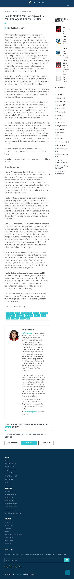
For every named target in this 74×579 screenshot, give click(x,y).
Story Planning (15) (62, 126)
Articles (15, 11)
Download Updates (10, 463)
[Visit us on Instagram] (15, 566)
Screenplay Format (10, 494)
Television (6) (61, 122)
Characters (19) (61, 98)
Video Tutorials (9, 479)
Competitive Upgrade (11, 470)
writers (36, 313)
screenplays (28, 315)
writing (23, 313)
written (37, 315)
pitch (27, 318)
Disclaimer (8, 544)
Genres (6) (60, 95)
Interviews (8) (61, 101)
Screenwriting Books (11, 504)
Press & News (9, 525)
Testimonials (8, 528)
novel (22, 318)
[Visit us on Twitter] (10, 566)
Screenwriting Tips (25, 11)
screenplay (10, 313)
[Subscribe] (66, 560)
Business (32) (61, 108)
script (17, 313)
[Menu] (68, 6)
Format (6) (60, 138)
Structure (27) (61, 105)
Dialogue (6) (60, 129)
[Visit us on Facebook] (6, 566)
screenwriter (10, 315)
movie (29, 313)
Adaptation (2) (61, 145)
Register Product (9, 460)
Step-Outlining (9, 497)
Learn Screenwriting (10, 510)
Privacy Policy (9, 541)
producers (15, 318)
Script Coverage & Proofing (13, 513)
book (8, 318)
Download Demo (12, 443)
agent (43, 315)
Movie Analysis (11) (63, 142)
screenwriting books (30, 412)
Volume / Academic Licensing (13, 534)
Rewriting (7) (61, 115)
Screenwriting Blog (10, 491)
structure (44, 313)
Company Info (9, 522)
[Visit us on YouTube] (19, 566)
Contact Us (8, 482)
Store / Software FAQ (11, 476)
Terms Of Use (9, 537)
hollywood (20, 315)
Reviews (7, 531)
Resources (8, 11)
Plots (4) (59, 119)
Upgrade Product (9, 467)
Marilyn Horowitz (29, 330)
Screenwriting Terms (11, 507)
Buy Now (29, 443)
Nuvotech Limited (19, 574)
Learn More (46, 443)
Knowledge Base (9, 473)
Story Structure (9, 501)
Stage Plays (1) (61, 112)
